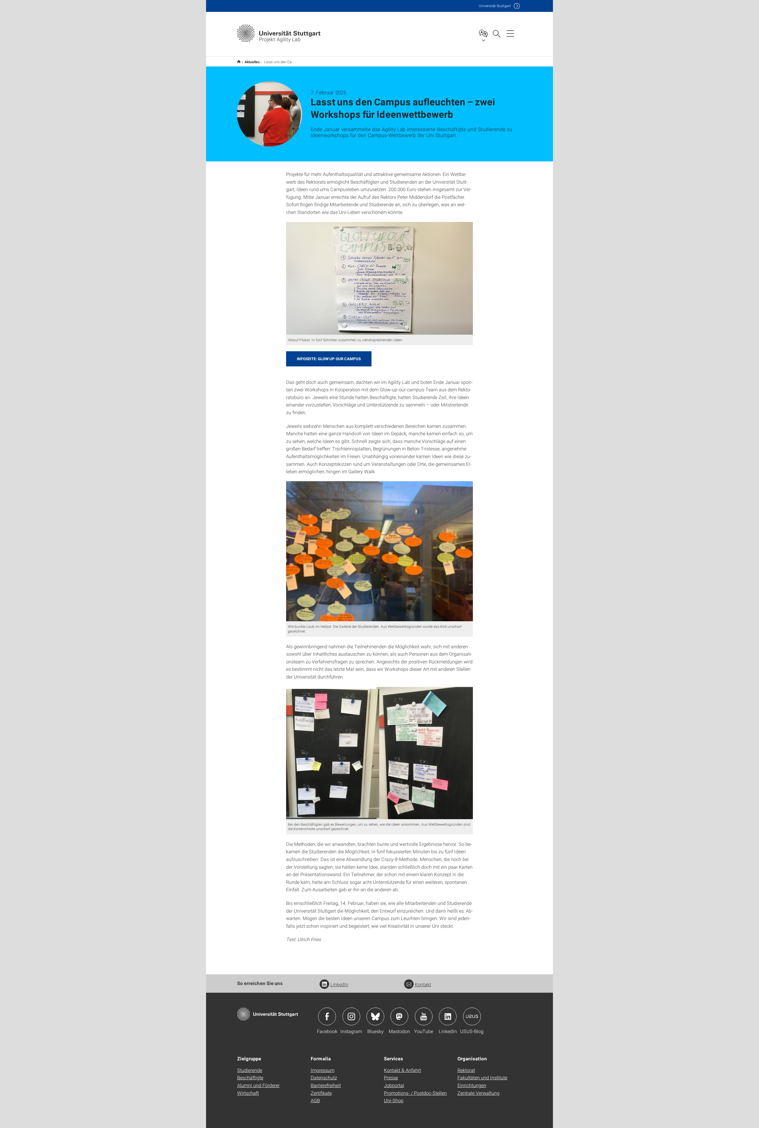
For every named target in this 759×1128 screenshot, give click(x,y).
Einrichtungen (471, 1085)
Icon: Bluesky (375, 1016)
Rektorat (466, 1070)
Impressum (322, 1070)
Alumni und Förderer (258, 1085)
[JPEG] (379, 278)
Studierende (249, 1070)
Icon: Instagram (351, 1016)
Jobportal (394, 1085)
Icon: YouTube (424, 1016)
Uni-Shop (394, 1100)
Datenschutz (324, 1077)
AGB (315, 1100)
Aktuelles (252, 61)
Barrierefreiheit (326, 1085)
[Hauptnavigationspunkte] (510, 33)
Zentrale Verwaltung (478, 1093)
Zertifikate (321, 1093)
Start (238, 61)
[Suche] (496, 33)
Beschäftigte (250, 1077)
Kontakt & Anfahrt (402, 1070)
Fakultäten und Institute (482, 1077)
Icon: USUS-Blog (472, 1016)
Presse (391, 1077)
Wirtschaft (248, 1093)
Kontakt (423, 984)
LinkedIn (339, 984)
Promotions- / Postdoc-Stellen (415, 1093)
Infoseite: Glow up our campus (329, 358)
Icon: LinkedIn (448, 1016)
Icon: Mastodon (399, 1016)
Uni (495, 6)
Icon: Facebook (327, 1016)
